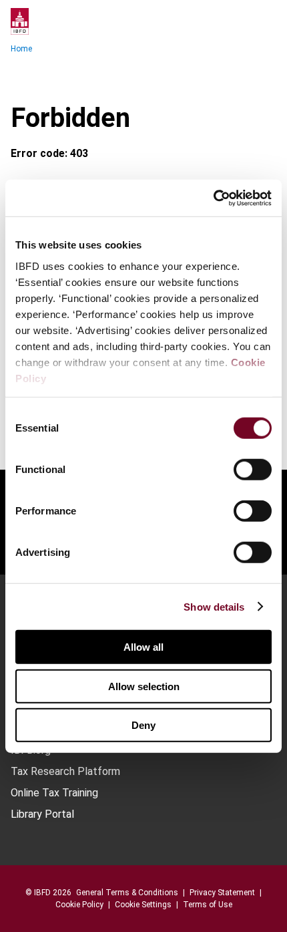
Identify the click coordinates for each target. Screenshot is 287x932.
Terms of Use (207, 904)
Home (21, 48)
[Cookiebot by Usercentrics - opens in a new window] (213, 197)
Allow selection (144, 685)
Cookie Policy (79, 904)
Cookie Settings (143, 904)
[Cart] (236, 21)
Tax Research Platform (65, 771)
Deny (143, 725)
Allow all (143, 647)
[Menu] (263, 21)
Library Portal (42, 814)
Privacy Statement (222, 892)
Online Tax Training (54, 793)
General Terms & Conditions (127, 892)
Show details (214, 606)
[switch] (253, 469)
